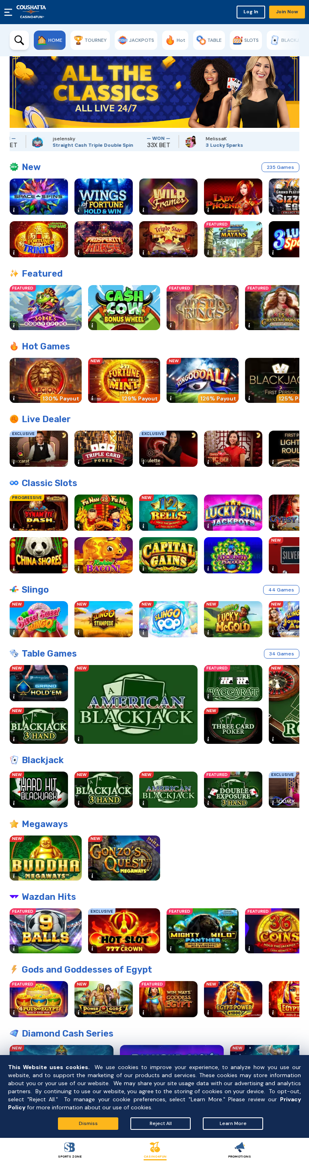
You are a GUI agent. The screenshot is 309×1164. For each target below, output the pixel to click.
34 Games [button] (281, 654)
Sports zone (70, 1156)
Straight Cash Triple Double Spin (75, 145)
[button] (16, 87)
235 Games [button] (280, 167)
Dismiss (88, 1123)
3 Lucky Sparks (206, 145)
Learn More (233, 1123)
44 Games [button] (281, 590)
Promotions (239, 1156)
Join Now (287, 11)
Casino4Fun (155, 1156)
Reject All (161, 1123)
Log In (250, 11)
